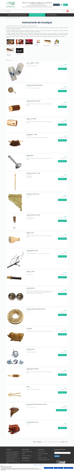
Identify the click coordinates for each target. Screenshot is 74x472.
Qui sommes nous (41, 451)
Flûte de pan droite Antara (32, 194)
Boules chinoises (30, 288)
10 (59, 441)
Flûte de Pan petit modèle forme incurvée (36, 404)
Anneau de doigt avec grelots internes (35, 309)
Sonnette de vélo (30, 349)
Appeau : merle (30, 232)
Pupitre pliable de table (32, 250)
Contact (39, 455)
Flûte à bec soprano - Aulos (33, 173)
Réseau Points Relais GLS (26, 455)
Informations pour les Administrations (26, 458)
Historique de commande (27, 451)
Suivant (63, 441)
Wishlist (23, 453)
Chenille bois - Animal (31, 134)
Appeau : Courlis (30, 271)
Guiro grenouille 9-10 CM (32, 422)
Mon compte (56, 4)
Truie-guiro (29, 328)
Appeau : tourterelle (31, 118)
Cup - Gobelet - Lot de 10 (32, 63)
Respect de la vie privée (42, 457)
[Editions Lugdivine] (10, 4)
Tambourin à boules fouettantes (34, 85)
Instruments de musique (36, 14)
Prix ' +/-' (8, 60)
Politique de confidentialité (38, 464)
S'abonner (57, 456)
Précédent (39, 441)
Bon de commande (26, 460)
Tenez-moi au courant (61, 410)
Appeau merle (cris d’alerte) (33, 101)
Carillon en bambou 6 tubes (33, 215)
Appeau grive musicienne (32, 368)
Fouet (27, 386)
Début (34, 441)
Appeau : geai (29, 155)
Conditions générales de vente (44, 459)
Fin (66, 441)
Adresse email (57, 451)
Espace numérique (52, 14)
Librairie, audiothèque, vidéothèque (17, 14)
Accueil (8, 17)
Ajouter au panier (62, 68)
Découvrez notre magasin (43, 453)
